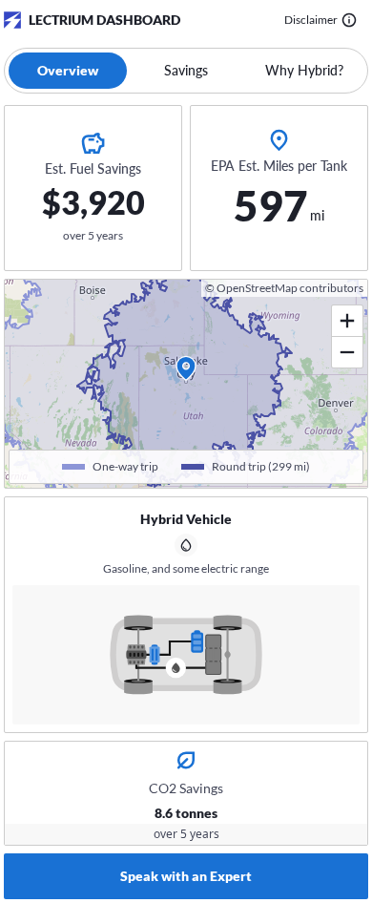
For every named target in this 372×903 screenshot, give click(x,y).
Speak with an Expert (186, 876)
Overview (67, 70)
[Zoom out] (347, 352)
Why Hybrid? (304, 70)
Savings (186, 70)
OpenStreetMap (257, 288)
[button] (186, 368)
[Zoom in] (347, 321)
